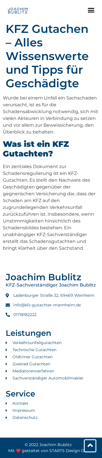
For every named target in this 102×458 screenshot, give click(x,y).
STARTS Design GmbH (71, 450)
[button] (91, 10)
